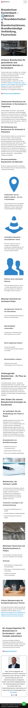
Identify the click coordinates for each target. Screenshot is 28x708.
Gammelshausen (17, 82)
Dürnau (20, 84)
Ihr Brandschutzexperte (13, 622)
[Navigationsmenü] (25, 2)
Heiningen (10, 82)
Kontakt (16, 706)
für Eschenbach (23, 622)
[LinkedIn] (16, 695)
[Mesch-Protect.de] (5, 2)
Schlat (22, 82)
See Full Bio (13, 692)
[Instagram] (14, 695)
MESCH (3, 622)
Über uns (21, 704)
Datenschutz (11, 706)
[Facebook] (12, 695)
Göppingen (3, 84)
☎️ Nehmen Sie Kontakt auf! (10, 651)
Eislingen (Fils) (4, 86)
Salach (8, 84)
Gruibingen (13, 84)
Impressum (4, 706)
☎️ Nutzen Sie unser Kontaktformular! (10, 93)
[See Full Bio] (17, 692)
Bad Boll (24, 84)
